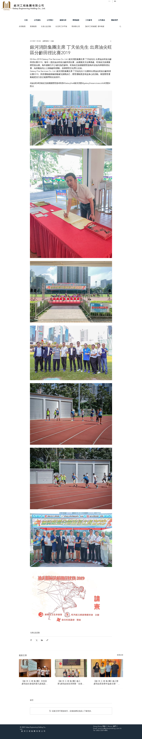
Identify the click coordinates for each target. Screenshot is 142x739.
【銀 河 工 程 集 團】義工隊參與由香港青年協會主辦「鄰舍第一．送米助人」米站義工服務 (107, 682)
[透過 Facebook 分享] (31, 640)
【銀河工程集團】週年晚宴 (94, 26)
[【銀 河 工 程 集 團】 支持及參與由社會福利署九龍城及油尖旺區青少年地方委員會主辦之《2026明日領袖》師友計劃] (35, 668)
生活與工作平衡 (61, 26)
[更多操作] (110, 41)
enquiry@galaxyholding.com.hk (110, 728)
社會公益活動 (46, 26)
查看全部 (120, 655)
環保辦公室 (76, 26)
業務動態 (33, 26)
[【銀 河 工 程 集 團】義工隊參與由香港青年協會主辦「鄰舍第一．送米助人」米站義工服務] (107, 668)
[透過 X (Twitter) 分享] (36, 640)
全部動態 (22, 26)
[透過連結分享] (47, 640)
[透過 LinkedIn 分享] (42, 640)
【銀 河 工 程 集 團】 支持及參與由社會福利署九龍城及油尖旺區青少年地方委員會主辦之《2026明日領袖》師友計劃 (35, 682)
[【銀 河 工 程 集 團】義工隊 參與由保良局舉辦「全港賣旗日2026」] (71, 668)
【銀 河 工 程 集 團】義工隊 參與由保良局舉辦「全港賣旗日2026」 (71, 682)
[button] (120, 26)
